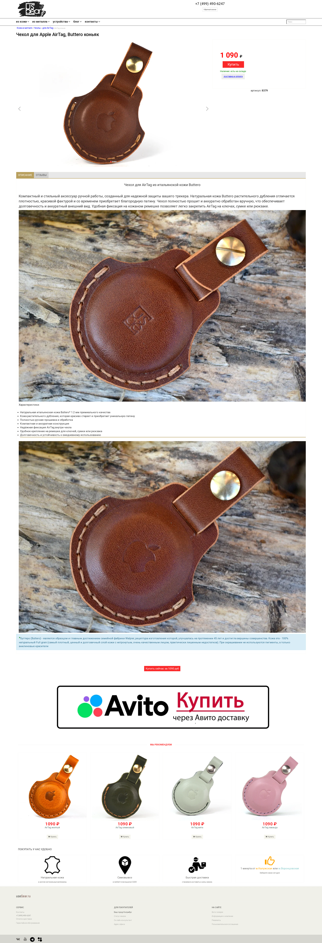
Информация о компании (222, 916)
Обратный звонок (210, 9)
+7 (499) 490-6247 (210, 4)
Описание (25, 175)
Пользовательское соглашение (225, 924)
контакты (91, 21)
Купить (54, 837)
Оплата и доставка (24, 919)
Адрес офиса (119, 924)
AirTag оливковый (125, 827)
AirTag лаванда (269, 827)
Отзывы (41, 175)
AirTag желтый (52, 827)
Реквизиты (216, 920)
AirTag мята (197, 827)
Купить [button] (233, 64)
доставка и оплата (233, 76)
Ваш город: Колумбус (123, 912)
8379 (265, 90)
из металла (39, 21)
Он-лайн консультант (123, 920)
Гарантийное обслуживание (28, 923)
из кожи (21, 21)
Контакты (20, 912)
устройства (60, 21)
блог (76, 21)
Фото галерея (217, 912)
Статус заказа (120, 916)
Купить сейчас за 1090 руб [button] (162, 668)
